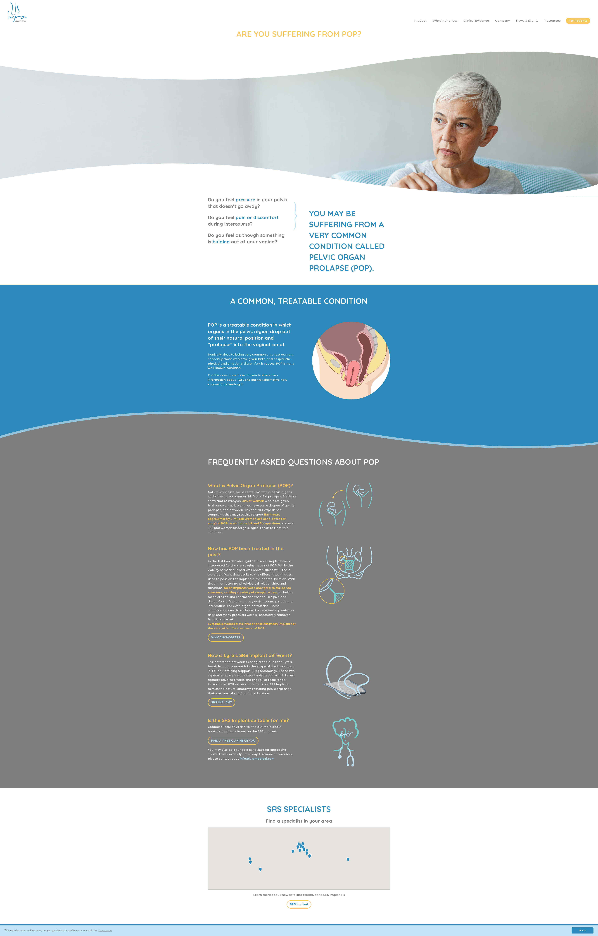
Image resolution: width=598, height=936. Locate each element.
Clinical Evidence (476, 20)
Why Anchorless (445, 20)
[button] (300, 850)
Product (420, 20)
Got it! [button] (582, 930)
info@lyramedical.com (257, 758)
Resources (552, 20)
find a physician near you (233, 740)
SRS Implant (221, 702)
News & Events (527, 20)
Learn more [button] (105, 930)
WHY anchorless (225, 637)
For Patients (578, 20)
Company (502, 20)
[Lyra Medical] (17, 21)
